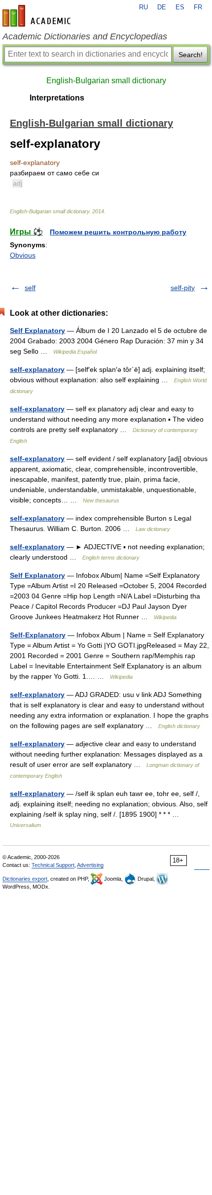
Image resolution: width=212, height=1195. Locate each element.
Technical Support (53, 865)
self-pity (183, 288)
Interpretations (57, 98)
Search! (190, 55)
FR (198, 7)
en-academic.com (37, 16)
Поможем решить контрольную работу (118, 232)
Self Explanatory (37, 330)
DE (161, 7)
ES (180, 7)
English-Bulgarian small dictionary (106, 80)
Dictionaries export (24, 879)
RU (143, 7)
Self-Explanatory (38, 635)
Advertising (90, 865)
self (30, 288)
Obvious (22, 255)
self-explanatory (37, 369)
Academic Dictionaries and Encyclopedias (84, 36)
